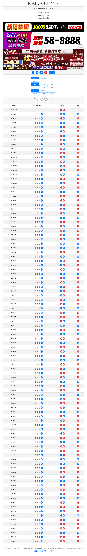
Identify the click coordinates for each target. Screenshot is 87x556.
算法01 (35, 90)
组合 (35, 84)
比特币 (35, 81)
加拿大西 (43, 78)
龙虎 (52, 87)
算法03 (52, 90)
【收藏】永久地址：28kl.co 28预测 (43, 551)
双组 (43, 87)
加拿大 (35, 78)
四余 (35, 87)
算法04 (35, 93)
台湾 (52, 78)
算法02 (43, 90)
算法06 (52, 93)
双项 (52, 84)
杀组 (43, 84)
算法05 (43, 93)
